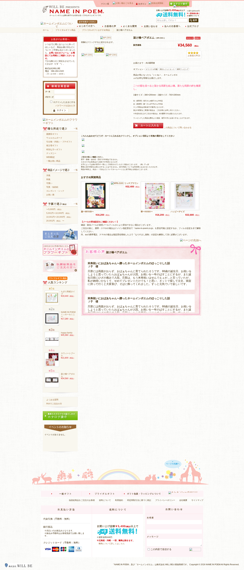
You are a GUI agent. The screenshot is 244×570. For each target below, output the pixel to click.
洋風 (48, 175)
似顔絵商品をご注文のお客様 (82, 500)
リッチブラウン (131, 183)
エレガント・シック (55, 191)
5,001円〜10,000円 (58, 213)
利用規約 (119, 500)
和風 (48, 179)
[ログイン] (60, 110)
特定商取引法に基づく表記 (139, 500)
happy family (66, 333)
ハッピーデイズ (178, 211)
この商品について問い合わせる (178, 127)
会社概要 (183, 500)
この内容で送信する (161, 549)
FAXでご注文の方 (54, 404)
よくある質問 (52, 400)
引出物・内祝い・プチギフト (59, 142)
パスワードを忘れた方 (65, 105)
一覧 (76, 129)
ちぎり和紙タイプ (68, 293)
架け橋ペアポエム (68, 375)
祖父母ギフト (52, 146)
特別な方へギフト (54, 150)
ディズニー (51, 153)
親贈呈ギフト (52, 134)
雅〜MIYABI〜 (87, 211)
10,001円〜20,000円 (59, 217)
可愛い (49, 183)
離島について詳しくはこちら (112, 543)
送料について (105, 500)
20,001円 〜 (55, 221)
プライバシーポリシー (165, 500)
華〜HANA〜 (147, 211)
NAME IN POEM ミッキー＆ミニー (68, 314)
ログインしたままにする (64, 102)
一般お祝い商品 (53, 161)
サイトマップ (197, 500)
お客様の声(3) (194, 55)
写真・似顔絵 (52, 187)
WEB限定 (50, 157)
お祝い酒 (50, 195)
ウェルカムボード (54, 138)
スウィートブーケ (68, 354)
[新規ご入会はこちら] (60, 88)
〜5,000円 (54, 209)
